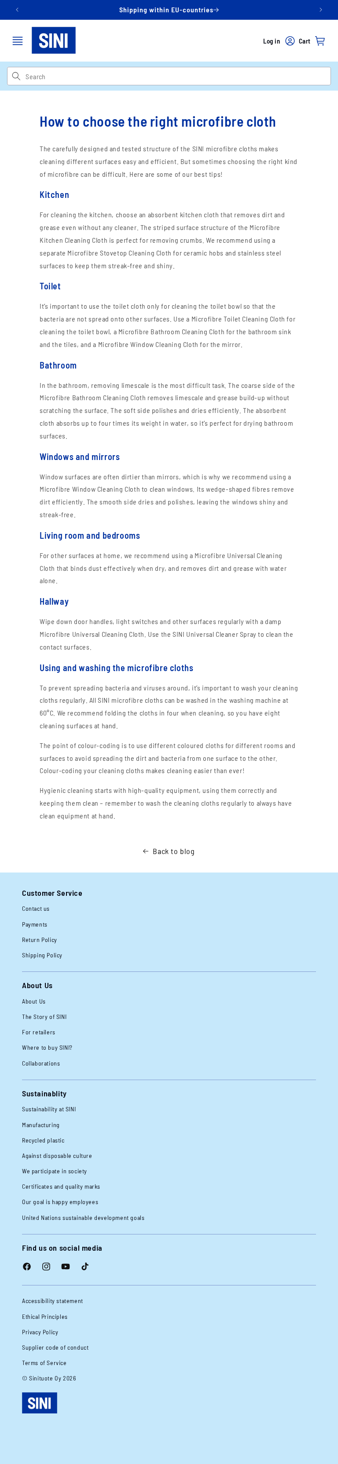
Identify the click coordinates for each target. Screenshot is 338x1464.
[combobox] (178, 76)
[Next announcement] (321, 9)
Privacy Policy (40, 1332)
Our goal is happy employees (60, 1201)
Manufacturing (41, 1124)
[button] (18, 41)
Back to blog (174, 851)
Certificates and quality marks (61, 1186)
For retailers (38, 1032)
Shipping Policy (42, 955)
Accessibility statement (52, 1300)
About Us (34, 1001)
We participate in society (54, 1171)
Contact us (36, 908)
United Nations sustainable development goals (83, 1217)
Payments (35, 924)
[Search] (16, 76)
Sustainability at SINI (49, 1109)
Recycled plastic (43, 1140)
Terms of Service (44, 1362)
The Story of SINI (44, 1016)
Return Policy (39, 939)
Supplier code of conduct (55, 1347)
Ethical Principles (45, 1316)
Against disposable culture (57, 1155)
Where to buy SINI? (47, 1047)
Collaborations (41, 1063)
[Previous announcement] (17, 9)
